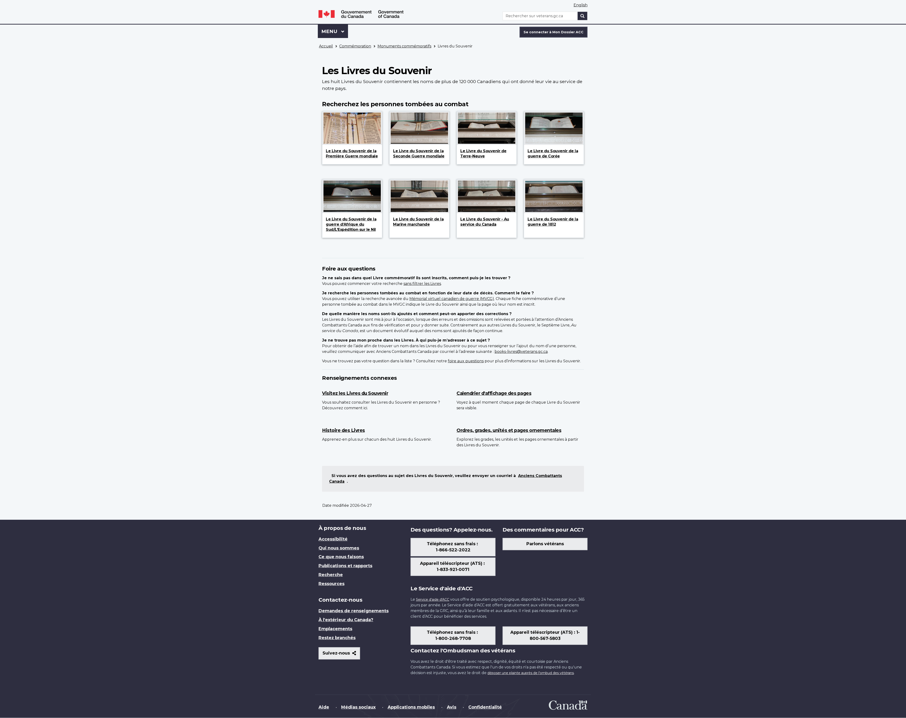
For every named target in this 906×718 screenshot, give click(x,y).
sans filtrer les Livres (422, 283)
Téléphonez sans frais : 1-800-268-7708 (453, 635)
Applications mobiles (411, 707)
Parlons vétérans (545, 543)
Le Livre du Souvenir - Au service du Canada (484, 222)
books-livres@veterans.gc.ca (521, 351)
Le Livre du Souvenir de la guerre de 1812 (553, 222)
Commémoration (355, 46)
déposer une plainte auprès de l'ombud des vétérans (530, 673)
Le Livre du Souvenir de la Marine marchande (418, 222)
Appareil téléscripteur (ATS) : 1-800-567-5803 (545, 635)
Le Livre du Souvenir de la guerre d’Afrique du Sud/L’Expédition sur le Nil (351, 224)
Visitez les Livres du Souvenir (355, 393)
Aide (324, 707)
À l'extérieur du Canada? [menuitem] (346, 619)
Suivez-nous (341, 654)
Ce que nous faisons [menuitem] (341, 556)
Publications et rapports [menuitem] (345, 565)
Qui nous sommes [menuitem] (339, 548)
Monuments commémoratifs (404, 46)
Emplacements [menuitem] (335, 628)
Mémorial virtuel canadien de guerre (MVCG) (451, 298)
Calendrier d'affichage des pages (494, 393)
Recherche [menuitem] (331, 574)
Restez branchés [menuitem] (337, 637)
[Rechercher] (582, 16)
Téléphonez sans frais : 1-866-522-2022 (453, 547)
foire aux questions (466, 361)
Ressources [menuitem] (331, 583)
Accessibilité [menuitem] (333, 539)
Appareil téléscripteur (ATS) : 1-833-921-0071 (453, 566)
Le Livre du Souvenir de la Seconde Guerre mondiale (419, 153)
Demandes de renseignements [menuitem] (354, 610)
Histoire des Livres (343, 430)
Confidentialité (485, 707)
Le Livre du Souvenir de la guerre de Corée (553, 153)
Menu (334, 31)
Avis (451, 707)
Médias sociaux (358, 707)
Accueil (326, 46)
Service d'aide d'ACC (432, 599)
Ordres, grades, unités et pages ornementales (509, 430)
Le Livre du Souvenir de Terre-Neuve (483, 153)
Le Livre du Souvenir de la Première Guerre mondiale (352, 153)
